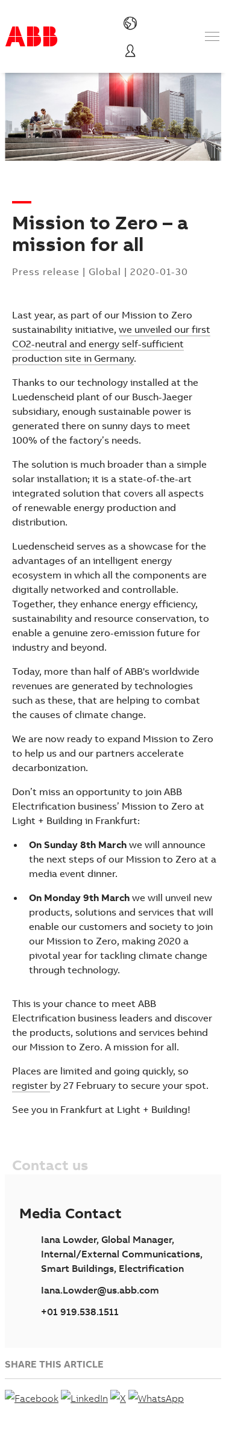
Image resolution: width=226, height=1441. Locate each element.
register (31, 1085)
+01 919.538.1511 (80, 1312)
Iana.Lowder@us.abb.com (100, 1290)
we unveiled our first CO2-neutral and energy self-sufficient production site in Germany (111, 343)
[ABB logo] (31, 36)
